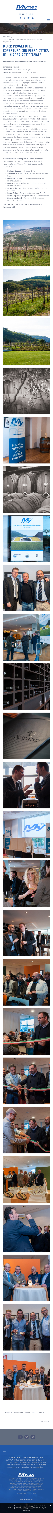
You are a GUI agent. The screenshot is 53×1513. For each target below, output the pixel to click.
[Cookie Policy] (31, 1493)
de (20, 14)
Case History (7, 37)
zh (33, 14)
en (23, 14)
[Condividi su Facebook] (20, 1437)
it (26, 14)
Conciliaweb (40, 1467)
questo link (26, 1507)
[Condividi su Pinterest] (32, 1437)
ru (29, 14)
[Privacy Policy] (21, 1493)
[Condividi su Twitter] (26, 1437)
